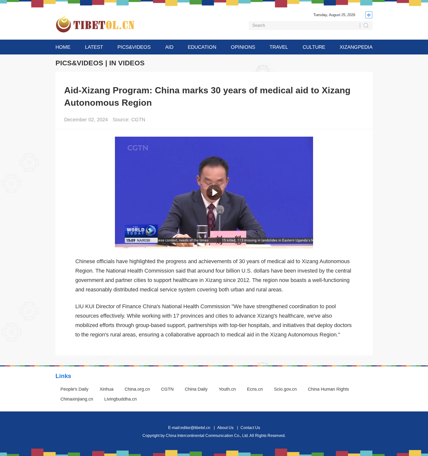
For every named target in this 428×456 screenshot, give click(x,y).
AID (169, 47)
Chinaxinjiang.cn (76, 399)
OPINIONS (243, 47)
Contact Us (250, 428)
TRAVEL (278, 47)
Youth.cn (227, 389)
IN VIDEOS (127, 63)
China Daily (196, 389)
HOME (62, 47)
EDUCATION (202, 47)
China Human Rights (328, 389)
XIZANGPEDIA (356, 47)
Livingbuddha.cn (120, 399)
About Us (225, 428)
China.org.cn (137, 389)
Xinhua (106, 389)
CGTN (167, 389)
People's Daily (74, 389)
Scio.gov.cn (285, 389)
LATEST (94, 47)
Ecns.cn (255, 389)
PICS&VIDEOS (134, 47)
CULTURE (314, 47)
